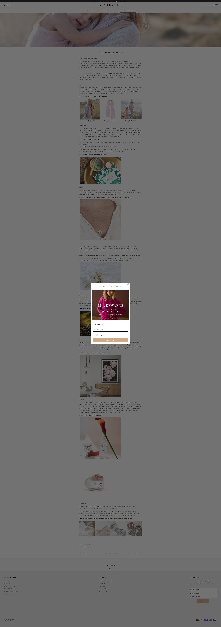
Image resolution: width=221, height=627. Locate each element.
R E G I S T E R (110, 340)
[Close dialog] (128, 284)
